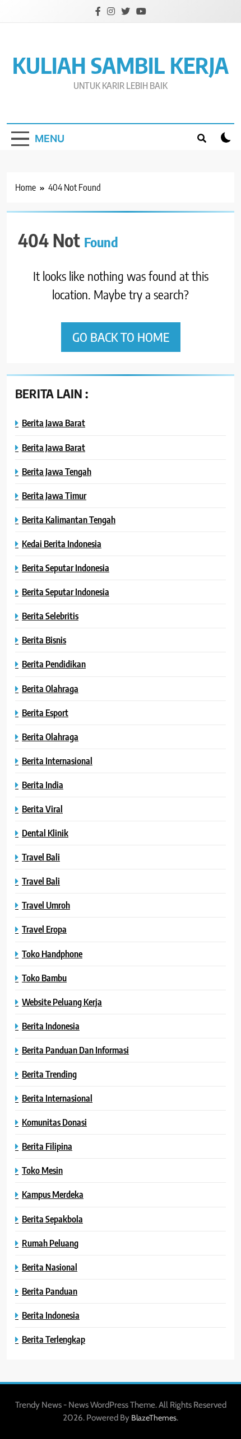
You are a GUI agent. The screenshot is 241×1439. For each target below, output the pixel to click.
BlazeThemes (154, 1418)
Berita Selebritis (50, 616)
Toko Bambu (44, 978)
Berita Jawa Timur (54, 495)
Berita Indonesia (51, 1026)
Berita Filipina (47, 1146)
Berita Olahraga (50, 688)
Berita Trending (49, 1074)
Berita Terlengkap (53, 1339)
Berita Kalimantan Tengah (68, 519)
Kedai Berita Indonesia (61, 543)
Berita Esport (45, 712)
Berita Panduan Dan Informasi (75, 1050)
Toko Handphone (52, 954)
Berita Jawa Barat (53, 423)
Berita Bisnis (44, 640)
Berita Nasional (49, 1267)
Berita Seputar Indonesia (65, 567)
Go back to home (120, 337)
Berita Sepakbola (52, 1219)
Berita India (42, 785)
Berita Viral (42, 809)
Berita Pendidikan (54, 664)
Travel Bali (41, 857)
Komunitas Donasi (54, 1122)
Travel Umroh (46, 905)
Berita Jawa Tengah (56, 471)
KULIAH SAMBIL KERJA (120, 65)
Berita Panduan (49, 1291)
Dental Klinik (45, 833)
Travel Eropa (44, 929)
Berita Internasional (57, 760)
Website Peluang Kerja (62, 1002)
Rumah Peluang (50, 1243)
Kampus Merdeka (53, 1194)
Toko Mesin (42, 1170)
